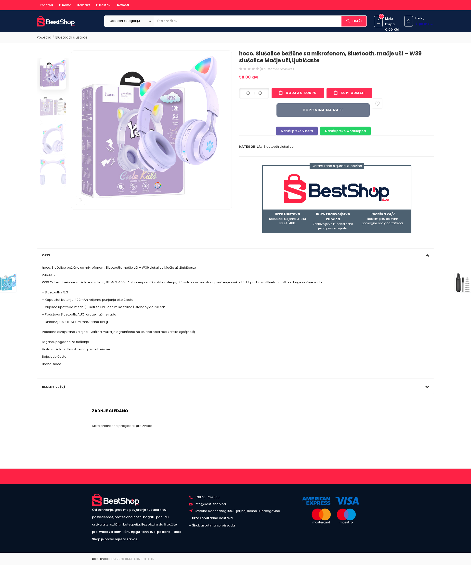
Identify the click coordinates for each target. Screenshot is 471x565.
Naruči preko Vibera (297, 131)
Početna (46, 5)
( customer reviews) (277, 69)
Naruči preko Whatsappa (345, 131)
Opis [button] (46, 255)
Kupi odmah (353, 93)
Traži (357, 21)
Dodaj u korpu (301, 93)
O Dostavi (103, 5)
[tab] (235, 255)
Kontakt (83, 5)
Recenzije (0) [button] (53, 386)
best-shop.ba (102, 559)
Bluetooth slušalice (71, 37)
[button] (129, 21)
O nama (65, 5)
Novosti (123, 5)
